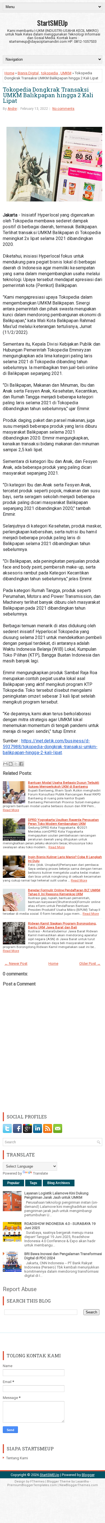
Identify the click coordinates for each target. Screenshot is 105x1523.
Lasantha (82, 1481)
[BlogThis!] (10, 764)
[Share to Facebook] (21, 764)
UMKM (65, 73)
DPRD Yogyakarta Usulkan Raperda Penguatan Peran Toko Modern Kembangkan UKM (63, 822)
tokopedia (49, 73)
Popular (13, 1183)
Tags (33, 1183)
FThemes (37, 1481)
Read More (11, 810)
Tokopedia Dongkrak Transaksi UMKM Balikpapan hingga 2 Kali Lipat (48, 95)
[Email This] (5, 764)
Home (9, 73)
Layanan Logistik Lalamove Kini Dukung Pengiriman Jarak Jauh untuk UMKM (56, 1195)
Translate (40, 1173)
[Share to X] (16, 764)
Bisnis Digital (28, 73)
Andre (12, 109)
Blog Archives (58, 1183)
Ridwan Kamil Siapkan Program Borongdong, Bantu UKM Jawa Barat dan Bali (62, 925)
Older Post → (90, 963)
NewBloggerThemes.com (78, 1485)
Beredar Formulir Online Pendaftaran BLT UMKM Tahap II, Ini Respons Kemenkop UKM (64, 892)
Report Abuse (20, 1289)
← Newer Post (15, 963)
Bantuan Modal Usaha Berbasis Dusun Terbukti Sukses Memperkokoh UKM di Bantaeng (63, 784)
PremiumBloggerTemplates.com (32, 1485)
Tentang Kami (17, 1458)
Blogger (88, 1475)
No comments (63, 109)
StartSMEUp (52, 23)
